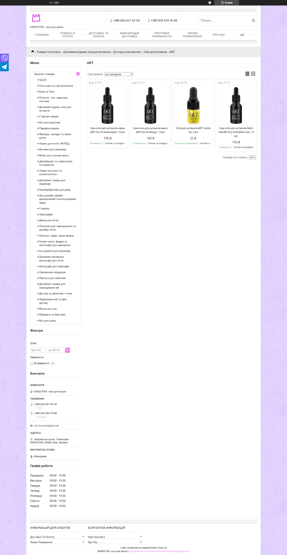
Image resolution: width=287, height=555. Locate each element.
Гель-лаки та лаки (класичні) (56, 85)
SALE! (43, 79)
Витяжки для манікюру (52, 149)
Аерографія (46, 214)
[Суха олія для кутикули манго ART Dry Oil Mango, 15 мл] (150, 105)
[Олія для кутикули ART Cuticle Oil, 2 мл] (193, 105)
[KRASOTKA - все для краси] (36, 18)
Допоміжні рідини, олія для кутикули (86, 51)
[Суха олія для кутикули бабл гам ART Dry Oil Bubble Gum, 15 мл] (236, 105)
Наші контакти (96, 536)
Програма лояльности (162, 35)
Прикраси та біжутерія (52, 314)
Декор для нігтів (48, 220)
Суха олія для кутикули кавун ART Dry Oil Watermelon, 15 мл (107, 130)
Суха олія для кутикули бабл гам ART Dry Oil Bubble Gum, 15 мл (236, 132)
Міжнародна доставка (129, 35)
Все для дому (47, 320)
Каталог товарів (44, 74)
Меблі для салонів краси (54, 155)
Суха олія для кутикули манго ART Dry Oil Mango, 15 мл (150, 130)
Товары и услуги (67, 35)
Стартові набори (48, 116)
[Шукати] (253, 20)
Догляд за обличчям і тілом (55, 293)
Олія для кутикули (155, 51)
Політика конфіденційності (174, 551)
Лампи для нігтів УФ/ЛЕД (54, 143)
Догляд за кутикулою (127, 51)
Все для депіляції (49, 122)
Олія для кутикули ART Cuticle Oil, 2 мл (193, 130)
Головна (42, 34)
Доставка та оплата (98, 35)
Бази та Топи (46, 91)
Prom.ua (162, 547)
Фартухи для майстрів (52, 278)
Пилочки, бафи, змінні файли (56, 235)
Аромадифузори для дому (55, 189)
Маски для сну (48, 308)
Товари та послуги (48, 51)
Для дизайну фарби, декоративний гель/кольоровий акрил (57, 199)
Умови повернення (192, 35)
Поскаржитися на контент (143, 551)
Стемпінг (44, 208)
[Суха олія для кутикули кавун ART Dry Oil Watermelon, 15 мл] (107, 105)
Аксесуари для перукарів (54, 266)
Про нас (219, 34)
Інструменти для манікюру (55, 250)
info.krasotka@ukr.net (46, 425)
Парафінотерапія (49, 128)
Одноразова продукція (52, 272)
